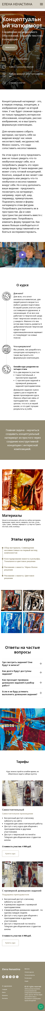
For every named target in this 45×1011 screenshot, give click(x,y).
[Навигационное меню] (41, 4)
